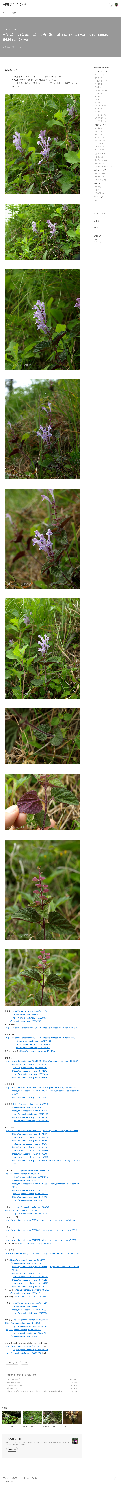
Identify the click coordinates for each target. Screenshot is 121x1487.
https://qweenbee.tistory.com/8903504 (29, 1117)
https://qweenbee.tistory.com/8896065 (29, 1183)
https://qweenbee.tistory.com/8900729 (23, 1028)
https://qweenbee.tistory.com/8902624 (29, 1091)
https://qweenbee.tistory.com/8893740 (23, 1038)
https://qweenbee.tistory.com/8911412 (29, 1286)
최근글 (96, 213)
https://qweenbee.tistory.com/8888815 (23, 1107)
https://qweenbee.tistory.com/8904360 (22, 1210)
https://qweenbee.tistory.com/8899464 (30, 1074)
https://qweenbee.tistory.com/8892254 (59, 1087)
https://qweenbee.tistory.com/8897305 (33, 1041)
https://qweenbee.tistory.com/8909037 (30, 1349)
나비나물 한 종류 (13, 1382)
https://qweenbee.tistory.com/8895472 (23, 1230)
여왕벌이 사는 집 (15, 4)
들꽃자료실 (100, 71)
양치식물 (99, 112)
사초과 (99, 99)
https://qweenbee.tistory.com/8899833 (29, 1273)
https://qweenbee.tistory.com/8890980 (23, 1306)
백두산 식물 (100, 128)
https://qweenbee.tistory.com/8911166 (58, 1220)
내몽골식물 (100, 147)
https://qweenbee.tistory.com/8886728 (23, 1263)
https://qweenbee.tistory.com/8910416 (37, 1243)
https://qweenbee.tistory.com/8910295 (23, 1240)
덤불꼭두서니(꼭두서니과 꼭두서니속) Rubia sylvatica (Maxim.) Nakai (33, 1391)
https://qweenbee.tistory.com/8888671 (60, 1130)
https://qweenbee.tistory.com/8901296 (33, 1207)
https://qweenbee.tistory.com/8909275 (30, 1283)
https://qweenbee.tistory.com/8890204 (29, 1011)
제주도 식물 (101, 131)
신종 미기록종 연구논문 (103, 166)
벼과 (98, 96)
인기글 (103, 213)
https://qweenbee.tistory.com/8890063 (30, 1104)
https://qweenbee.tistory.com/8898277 (32, 1296)
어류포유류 (99, 193)
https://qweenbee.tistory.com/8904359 (61, 1253)
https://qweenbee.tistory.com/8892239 (29, 1140)
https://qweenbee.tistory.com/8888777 (27, 1260)
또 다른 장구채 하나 (14, 1385)
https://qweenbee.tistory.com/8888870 (23, 1130)
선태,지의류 (100, 102)
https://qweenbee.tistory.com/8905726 (29, 1077)
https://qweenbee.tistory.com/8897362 (34, 1044)
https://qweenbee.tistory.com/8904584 (30, 1213)
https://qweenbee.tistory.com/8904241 (30, 1276)
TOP (116, 1479)
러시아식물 (99, 150)
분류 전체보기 (101, 67)
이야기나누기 (100, 170)
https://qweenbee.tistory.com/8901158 (29, 1147)
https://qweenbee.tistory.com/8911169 (29, 1097)
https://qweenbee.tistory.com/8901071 (30, 1018)
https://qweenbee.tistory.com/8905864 (31, 1120)
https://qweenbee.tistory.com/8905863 (22, 1323)
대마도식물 (100, 144)
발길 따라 (99, 176)
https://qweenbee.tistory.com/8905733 (23, 1021)
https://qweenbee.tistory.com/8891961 (30, 1067)
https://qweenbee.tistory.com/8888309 (60, 1061)
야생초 (99, 75)
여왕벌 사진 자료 (101, 200)
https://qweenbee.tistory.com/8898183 (32, 1290)
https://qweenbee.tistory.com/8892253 (23, 1087)
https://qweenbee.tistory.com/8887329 (30, 1114)
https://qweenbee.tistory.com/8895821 (59, 1038)
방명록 (14, 13)
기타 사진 (98, 197)
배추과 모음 (100, 93)
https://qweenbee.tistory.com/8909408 (29, 1160)
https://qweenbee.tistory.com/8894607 (29, 1310)
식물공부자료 (100, 157)
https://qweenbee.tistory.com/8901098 (30, 1177)
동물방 (98, 183)
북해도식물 (100, 140)
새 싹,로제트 (101, 81)
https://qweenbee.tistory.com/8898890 (23, 1353)
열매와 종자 (100, 84)
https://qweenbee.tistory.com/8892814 (30, 1137)
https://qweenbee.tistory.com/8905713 (30, 1200)
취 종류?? (10, 1388)
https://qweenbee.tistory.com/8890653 (29, 1303)
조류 (98, 187)
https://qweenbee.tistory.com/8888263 (29, 1326)
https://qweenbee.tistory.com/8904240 (29, 1154)
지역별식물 (100, 125)
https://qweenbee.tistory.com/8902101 (23, 1346)
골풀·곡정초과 (101, 90)
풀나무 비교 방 (101, 160)
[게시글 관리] (16, 1362)
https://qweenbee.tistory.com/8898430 (31, 1144)
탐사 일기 (100, 173)
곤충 (97, 190)
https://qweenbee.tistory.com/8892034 (23, 1174)
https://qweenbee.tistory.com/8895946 (31, 1320)
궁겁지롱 (20, 1375)
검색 (111, 5)
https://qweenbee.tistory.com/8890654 (29, 1266)
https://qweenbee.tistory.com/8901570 (30, 1313)
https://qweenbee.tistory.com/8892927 (23, 1180)
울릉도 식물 (100, 134)
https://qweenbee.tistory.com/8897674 (23, 1014)
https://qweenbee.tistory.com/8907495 (29, 1333)
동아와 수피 (100, 87)
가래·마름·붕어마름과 (102, 109)
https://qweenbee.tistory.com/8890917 (29, 1134)
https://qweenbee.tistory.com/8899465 (30, 1193)
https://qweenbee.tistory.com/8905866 (29, 1280)
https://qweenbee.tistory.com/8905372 (59, 1028)
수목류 (99, 78)
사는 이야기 (100, 180)
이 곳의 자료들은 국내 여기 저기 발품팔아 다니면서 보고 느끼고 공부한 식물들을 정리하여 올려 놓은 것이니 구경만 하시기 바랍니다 (38, 1443)
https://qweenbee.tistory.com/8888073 (29, 1064)
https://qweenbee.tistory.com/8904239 (23, 1253)
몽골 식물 (100, 137)
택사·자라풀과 (100, 106)
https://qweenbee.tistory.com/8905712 (30, 1157)
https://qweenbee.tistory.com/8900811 (60, 1230)
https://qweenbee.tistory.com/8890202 (31, 1170)
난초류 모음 (100, 118)
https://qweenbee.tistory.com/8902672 (29, 1071)
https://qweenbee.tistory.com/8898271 (23, 1293)
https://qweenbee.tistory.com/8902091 (23, 1220)
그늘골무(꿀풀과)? (14, 1379)
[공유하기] (13, 1362)
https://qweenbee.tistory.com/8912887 (59, 1240)
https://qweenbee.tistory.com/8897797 (29, 1190)
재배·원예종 (100, 121)
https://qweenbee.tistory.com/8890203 (23, 1061)
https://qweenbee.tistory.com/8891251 (29, 1111)
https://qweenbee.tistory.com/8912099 (23, 1336)
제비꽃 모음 (100, 115)
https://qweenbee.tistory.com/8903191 (30, 1150)
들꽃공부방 (11, 1375)
